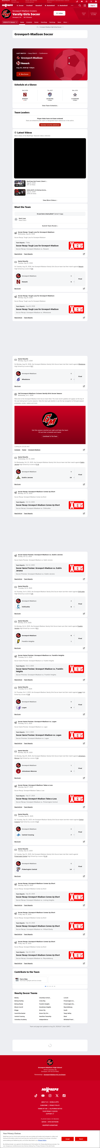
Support (49, 1114)
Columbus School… (45, 998)
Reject (81, 1139)
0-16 (37, 464)
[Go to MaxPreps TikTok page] (36, 1096)
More (65, 22)
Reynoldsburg (68, 1007)
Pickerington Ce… (69, 1001)
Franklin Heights (28, 641)
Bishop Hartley (19, 1001)
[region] (50, 1139)
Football (29, 5)
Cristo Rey (42, 1001)
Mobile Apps (54, 1102)
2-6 (32, 594)
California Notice (55, 1109)
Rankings (52, 22)
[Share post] (84, 253)
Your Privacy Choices (50, 1111)
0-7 (32, 366)
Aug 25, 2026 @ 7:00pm (25, 68)
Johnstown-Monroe (29, 771)
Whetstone (81, 364)
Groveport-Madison (29, 276)
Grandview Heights (45, 1007)
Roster (36, 22)
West (65, 1016)
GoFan (44, 1122)
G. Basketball (63, 5)
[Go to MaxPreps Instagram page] (50, 1096)
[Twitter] (91, 1)
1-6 (37, 758)
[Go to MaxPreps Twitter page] (57, 1096)
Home (22, 22)
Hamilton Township (45, 1016)
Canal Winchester (19, 1013)
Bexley (16, 998)
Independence (43, 1019)
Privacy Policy (55, 1105)
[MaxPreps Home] (7, 5)
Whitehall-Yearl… (69, 1019)
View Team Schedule (49, 105)
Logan (80, 692)
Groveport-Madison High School (50, 1067)
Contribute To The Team (50, 436)
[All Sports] (72, 5)
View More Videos (49, 200)
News (59, 22)
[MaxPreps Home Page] (37, 27)
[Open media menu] (84, 5)
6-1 (37, 628)
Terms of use (42, 1109)
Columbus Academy (20, 1019)
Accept (68, 1139)
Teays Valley (67, 1013)
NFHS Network (53, 1122)
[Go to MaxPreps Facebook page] (64, 1096)
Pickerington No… (69, 1004)
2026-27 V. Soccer (9, 22)
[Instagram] (86, 1)
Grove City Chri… (44, 1013)
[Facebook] (96, 1)
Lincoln (66, 998)
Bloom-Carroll (18, 1007)
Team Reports (20, 242)
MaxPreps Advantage (50, 1125)
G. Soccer (20, 5)
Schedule (29, 22)
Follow (60, 13)
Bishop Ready (18, 1004)
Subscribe (44, 1105)
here (61, 214)
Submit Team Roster (49, 226)
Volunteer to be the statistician (50, 125)
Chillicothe (81, 592)
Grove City (42, 1010)
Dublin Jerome (27, 477)
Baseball (39, 5)
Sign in (93, 5)
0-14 (45, 856)
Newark (81, 266)
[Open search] (79, 5)
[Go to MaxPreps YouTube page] (43, 1096)
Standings (44, 22)
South (65, 1010)
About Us (44, 1102)
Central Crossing (28, 835)
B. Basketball (50, 5)
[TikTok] (77, 1)
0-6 (32, 269)
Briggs (16, 1010)
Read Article (18, 254)
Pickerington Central (20, 856)
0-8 (29, 694)
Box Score (24, 74)
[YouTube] (82, 1)
